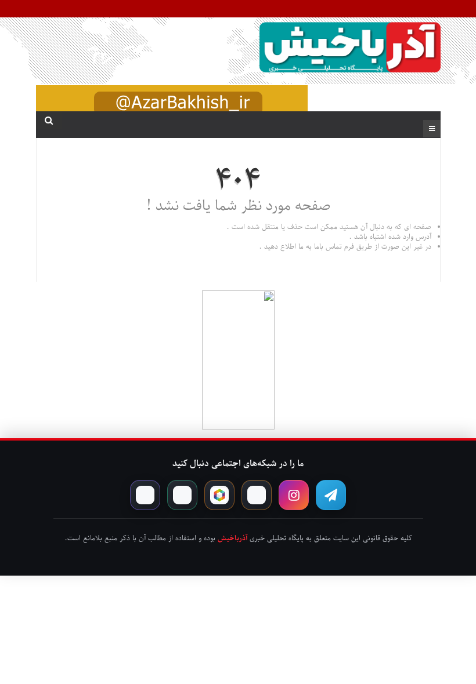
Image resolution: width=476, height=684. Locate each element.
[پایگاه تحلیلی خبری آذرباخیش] (349, 49)
